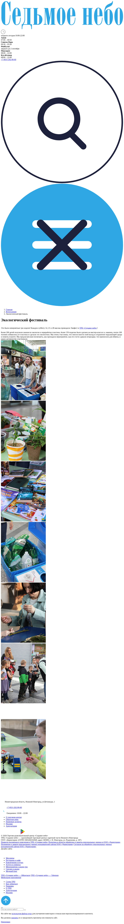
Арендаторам (11, 826)
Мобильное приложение (11, 878)
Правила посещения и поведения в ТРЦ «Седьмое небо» (24, 842)
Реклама (9, 824)
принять (14, 918)
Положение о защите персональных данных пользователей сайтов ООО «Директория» (37, 844)
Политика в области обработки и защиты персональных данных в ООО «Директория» (84, 842)
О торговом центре (14, 817)
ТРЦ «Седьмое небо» (88, 328)
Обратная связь (12, 819)
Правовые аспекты (13, 822)
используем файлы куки (22, 914)
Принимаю (5, 922)
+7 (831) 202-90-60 (14, 807)
